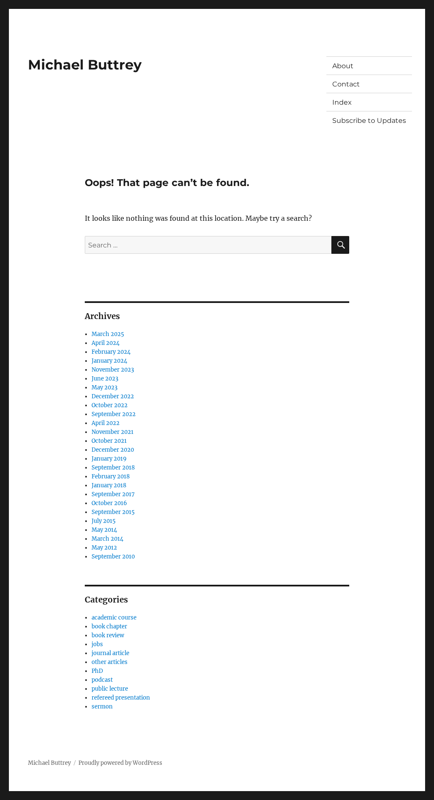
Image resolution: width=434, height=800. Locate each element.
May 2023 (104, 387)
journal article (110, 653)
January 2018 (109, 485)
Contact (346, 84)
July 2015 (104, 521)
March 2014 (107, 538)
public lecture (110, 688)
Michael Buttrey (85, 64)
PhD (97, 671)
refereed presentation (121, 697)
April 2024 (106, 343)
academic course (114, 617)
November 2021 (113, 432)
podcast (102, 679)
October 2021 (109, 440)
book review (108, 635)
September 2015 (113, 512)
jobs (97, 644)
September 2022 (114, 414)
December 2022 (113, 396)
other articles (110, 662)
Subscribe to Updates (369, 121)
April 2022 (106, 423)
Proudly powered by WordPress (120, 763)
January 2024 (109, 360)
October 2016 (109, 503)
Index (342, 102)
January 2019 (109, 458)
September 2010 (113, 556)
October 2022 (110, 405)
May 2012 (104, 547)
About (342, 66)
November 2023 (113, 369)
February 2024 (111, 352)
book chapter (109, 626)
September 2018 (113, 467)
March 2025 (108, 334)
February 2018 (111, 476)
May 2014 (104, 529)
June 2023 (105, 378)
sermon (102, 706)
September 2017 (113, 494)
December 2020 (113, 449)
